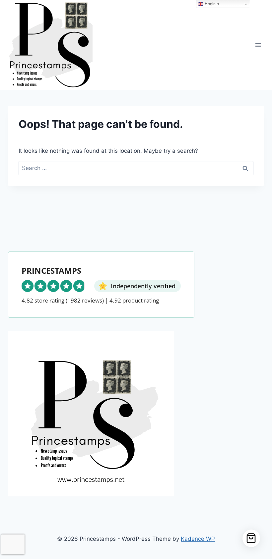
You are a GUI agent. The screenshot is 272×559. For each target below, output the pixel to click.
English (211, 3)
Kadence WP (198, 538)
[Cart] (251, 538)
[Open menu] (258, 45)
